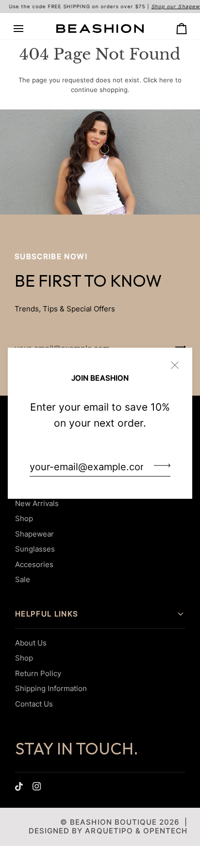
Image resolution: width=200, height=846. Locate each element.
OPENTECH (165, 830)
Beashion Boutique (113, 822)
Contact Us (34, 703)
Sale (22, 579)
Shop (24, 518)
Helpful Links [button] (47, 613)
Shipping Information (51, 688)
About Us (31, 642)
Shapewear (34, 533)
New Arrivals (37, 503)
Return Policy (38, 673)
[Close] (179, 361)
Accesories (34, 564)
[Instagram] (37, 786)
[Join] (159, 465)
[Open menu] (27, 28)
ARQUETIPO (109, 830)
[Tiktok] (19, 786)
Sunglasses (35, 549)
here (166, 80)
